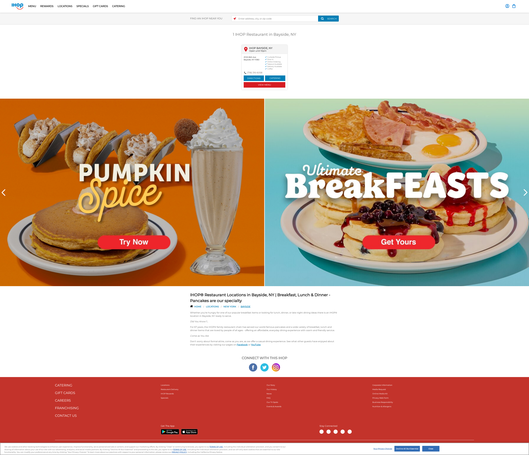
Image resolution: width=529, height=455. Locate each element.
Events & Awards (274, 406)
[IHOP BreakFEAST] (397, 192)
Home (198, 306)
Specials (164, 398)
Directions (254, 78)
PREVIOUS (3, 192)
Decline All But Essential (407, 448)
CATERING (118, 6)
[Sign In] (507, 6)
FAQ (268, 398)
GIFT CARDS (100, 6)
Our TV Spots (272, 402)
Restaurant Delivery (169, 389)
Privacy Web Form (380, 398)
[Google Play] (170, 431)
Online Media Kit (380, 394)
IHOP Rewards (167, 394)
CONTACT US (66, 416)
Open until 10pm (257, 51)
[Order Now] (514, 6)
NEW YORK (230, 306)
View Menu (264, 84)
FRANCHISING (67, 408)
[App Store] (189, 431)
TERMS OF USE (216, 447)
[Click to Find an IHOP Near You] (235, 19)
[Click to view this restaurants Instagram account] (276, 367)
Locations (212, 306)
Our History (272, 389)
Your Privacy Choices (382, 448)
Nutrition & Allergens (381, 406)
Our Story (271, 385)
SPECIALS (82, 6)
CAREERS (63, 400)
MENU (32, 6)
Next (525, 192)
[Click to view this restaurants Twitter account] (264, 367)
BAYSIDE (245, 306)
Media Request (379, 389)
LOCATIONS (65, 6)
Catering (275, 78)
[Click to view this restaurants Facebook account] (253, 367)
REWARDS (46, 6)
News (269, 394)
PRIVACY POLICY (179, 452)
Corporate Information (382, 385)
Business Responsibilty (382, 402)
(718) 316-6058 (254, 72)
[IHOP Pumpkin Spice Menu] (132, 192)
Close (430, 448)
